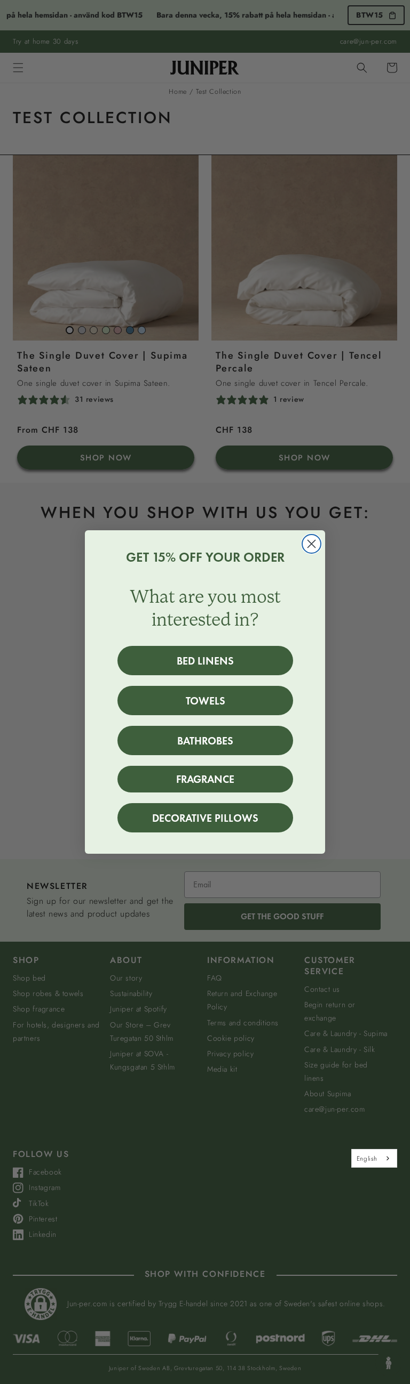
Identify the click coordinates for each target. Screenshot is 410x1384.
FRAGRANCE (205, 779)
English (367, 1158)
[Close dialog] (311, 544)
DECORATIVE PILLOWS (205, 818)
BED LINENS (205, 660)
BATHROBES (205, 740)
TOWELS (205, 700)
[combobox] (374, 1158)
